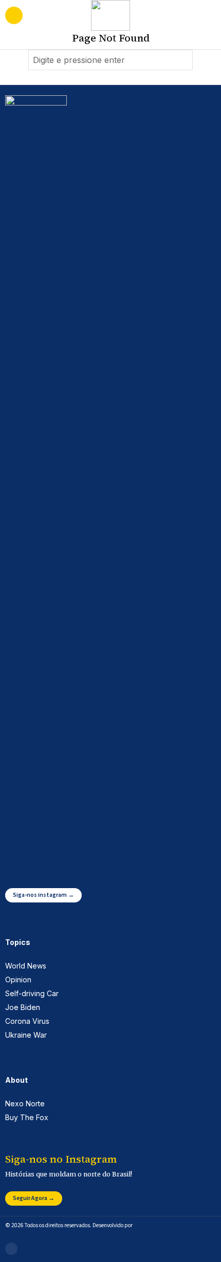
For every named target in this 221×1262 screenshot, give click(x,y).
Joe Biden (22, 1007)
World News (25, 965)
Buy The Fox (26, 1117)
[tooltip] (11, 1249)
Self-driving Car (32, 993)
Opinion (18, 979)
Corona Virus (27, 1021)
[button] (182, 60)
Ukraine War (26, 1034)
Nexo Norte (25, 1103)
